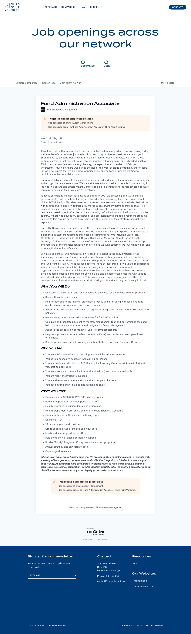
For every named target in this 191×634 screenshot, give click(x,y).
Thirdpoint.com (139, 580)
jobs (49, 82)
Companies (68, 7)
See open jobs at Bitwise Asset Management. (70, 122)
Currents (96, 7)
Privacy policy (89, 539)
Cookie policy (102, 539)
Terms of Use (142, 625)
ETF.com (84, 238)
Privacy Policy (128, 625)
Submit (72, 575)
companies (26, 82)
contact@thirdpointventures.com (113, 581)
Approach (51, 7)
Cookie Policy (157, 625)
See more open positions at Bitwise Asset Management (95, 507)
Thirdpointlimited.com (143, 586)
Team (82, 7)
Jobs (134, 563)
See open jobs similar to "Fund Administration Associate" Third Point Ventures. (86, 127)
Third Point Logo (12, 7)
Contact (177, 7)
